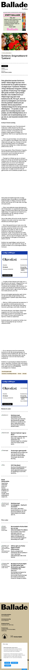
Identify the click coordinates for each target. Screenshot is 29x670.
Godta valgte (14, 662)
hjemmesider (17, 365)
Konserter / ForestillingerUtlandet (9, 373)
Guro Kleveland (5, 616)
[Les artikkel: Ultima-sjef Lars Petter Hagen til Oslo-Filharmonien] (14, 551)
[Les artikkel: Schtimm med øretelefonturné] (14, 420)
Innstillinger (24, 669)
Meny (26, 9)
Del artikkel (5, 66)
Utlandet (24, 373)
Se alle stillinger (7, 275)
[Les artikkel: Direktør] (10, 264)
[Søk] (23, 9)
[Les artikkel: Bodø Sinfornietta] (14, 487)
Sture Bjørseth (5, 620)
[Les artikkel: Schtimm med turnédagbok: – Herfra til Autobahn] (14, 508)
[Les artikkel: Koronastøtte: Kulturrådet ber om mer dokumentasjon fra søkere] (14, 532)
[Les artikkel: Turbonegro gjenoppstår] (14, 454)
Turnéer (19, 373)
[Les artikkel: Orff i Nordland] (14, 468)
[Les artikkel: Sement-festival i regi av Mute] (14, 438)
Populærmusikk (6, 53)
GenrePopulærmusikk (6, 371)
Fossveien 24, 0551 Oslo (7, 625)
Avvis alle (7, 662)
